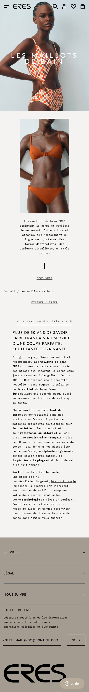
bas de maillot (38, 490)
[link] (64, 6)
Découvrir (44, 278)
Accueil (9, 291)
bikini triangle (63, 481)
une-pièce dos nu (26, 476)
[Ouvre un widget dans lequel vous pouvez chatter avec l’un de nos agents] (72, 684)
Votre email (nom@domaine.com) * (32, 640)
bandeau (23, 486)
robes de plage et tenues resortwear (41, 508)
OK (73, 640)
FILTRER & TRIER (44, 302)
